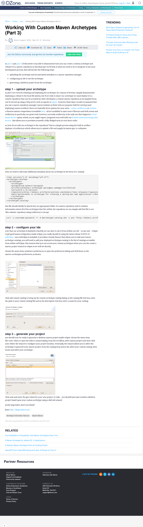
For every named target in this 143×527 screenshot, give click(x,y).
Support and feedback (13, 477)
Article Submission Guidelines (16, 486)
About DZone (10, 475)
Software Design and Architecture (65, 8)
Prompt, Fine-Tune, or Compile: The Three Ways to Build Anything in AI (122, 51)
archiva (93, 108)
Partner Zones (118, 8)
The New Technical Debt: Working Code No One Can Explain (122, 43)
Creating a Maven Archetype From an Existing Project (26, 445)
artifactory (82, 108)
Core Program (11, 490)
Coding (81, 8)
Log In (122, 2)
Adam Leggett (20, 40)
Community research (13, 479)
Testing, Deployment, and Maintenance (98, 8)
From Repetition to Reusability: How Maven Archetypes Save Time (31, 435)
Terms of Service (12, 499)
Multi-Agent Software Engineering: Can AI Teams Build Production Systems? (122, 28)
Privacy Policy (11, 501)
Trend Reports (45, 3)
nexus (74, 108)
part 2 (19, 63)
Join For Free (74, 54)
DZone (7, 21)
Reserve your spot (106, 12)
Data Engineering (45, 8)
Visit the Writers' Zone (13, 492)
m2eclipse (9, 237)
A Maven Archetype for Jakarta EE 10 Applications (25, 440)
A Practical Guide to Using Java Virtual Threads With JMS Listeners (121, 36)
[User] (133, 3)
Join (128, 2)
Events (58, 3)
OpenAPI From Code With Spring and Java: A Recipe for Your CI (30, 450)
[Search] (139, 2)
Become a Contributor (13, 488)
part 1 (10, 63)
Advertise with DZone (50, 475)
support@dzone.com (50, 492)
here (43, 111)
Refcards (30, 3)
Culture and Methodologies (28, 8)
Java (21, 21)
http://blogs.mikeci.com (20, 410)
